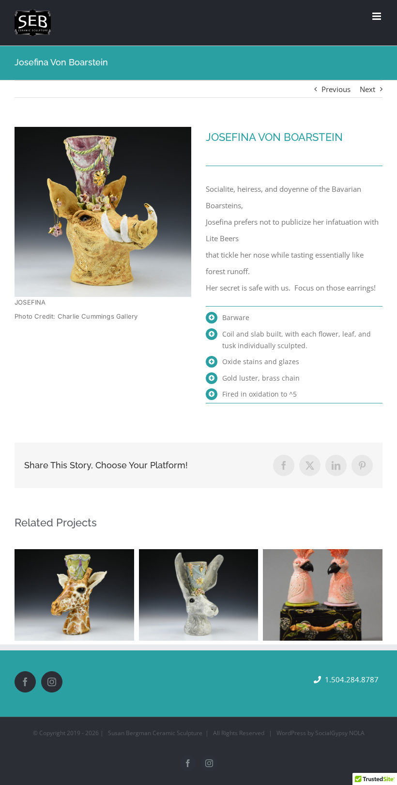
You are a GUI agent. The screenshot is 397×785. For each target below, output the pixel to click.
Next (367, 89)
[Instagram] (51, 682)
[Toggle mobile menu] (377, 16)
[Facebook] (25, 682)
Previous (336, 89)
